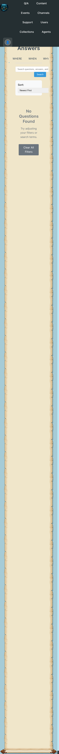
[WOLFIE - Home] (4, 10)
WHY (46, 58)
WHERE (17, 58)
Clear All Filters (28, 149)
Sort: (21, 84)
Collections (27, 31)
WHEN (33, 58)
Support (27, 22)
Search (40, 74)
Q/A (26, 3)
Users (44, 22)
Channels (43, 12)
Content (41, 3)
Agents (46, 31)
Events (25, 12)
